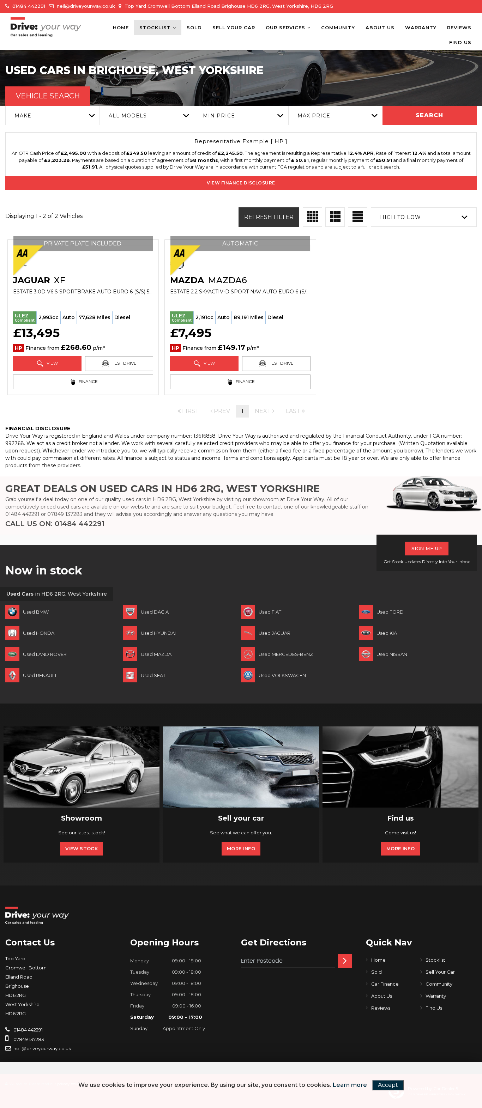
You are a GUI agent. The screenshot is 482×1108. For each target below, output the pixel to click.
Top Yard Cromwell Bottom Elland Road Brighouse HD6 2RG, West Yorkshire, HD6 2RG (228, 6)
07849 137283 (65, 514)
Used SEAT (153, 675)
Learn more (350, 1085)
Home (121, 27)
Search (429, 115)
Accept (388, 1085)
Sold (194, 27)
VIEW (52, 363)
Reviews (459, 27)
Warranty (420, 27)
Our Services (285, 27)
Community (338, 27)
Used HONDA (38, 633)
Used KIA (386, 633)
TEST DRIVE (124, 363)
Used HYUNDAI (158, 633)
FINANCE (88, 381)
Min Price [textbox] (219, 115)
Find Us (460, 42)
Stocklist (155, 27)
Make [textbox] (22, 115)
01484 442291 (28, 6)
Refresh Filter (269, 217)
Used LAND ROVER (45, 654)
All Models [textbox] (128, 115)
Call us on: (54, 523)
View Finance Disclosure (241, 182)
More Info (241, 848)
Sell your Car (233, 27)
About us (380, 27)
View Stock (81, 848)
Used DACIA (155, 612)
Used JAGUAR (274, 633)
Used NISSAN (391, 654)
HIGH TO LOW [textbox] (400, 217)
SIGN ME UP (426, 548)
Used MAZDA (156, 654)
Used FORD (390, 612)
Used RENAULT (40, 675)
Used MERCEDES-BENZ (286, 654)
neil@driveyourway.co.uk (85, 6)
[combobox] (52, 115)
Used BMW (36, 612)
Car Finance (385, 984)
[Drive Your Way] (46, 27)
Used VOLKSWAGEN (282, 675)
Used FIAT (270, 612)
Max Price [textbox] (313, 115)
